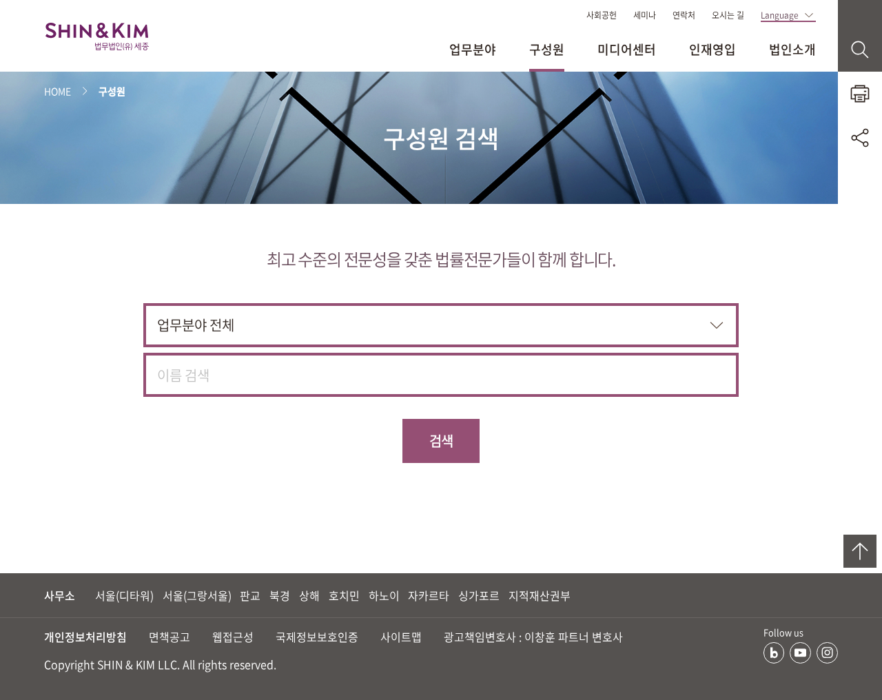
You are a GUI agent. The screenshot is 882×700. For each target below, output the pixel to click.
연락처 (684, 15)
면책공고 (169, 636)
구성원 (546, 49)
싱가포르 (479, 595)
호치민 (344, 595)
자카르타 (428, 595)
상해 (309, 595)
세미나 (644, 15)
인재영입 (712, 49)
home (57, 91)
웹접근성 (233, 636)
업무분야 (472, 49)
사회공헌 (601, 15)
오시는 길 (728, 15)
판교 (250, 595)
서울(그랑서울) (197, 595)
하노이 (384, 595)
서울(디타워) (124, 595)
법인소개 (792, 49)
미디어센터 (626, 49)
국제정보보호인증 (317, 636)
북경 (279, 595)
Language (780, 15)
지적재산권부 (540, 595)
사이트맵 (401, 636)
